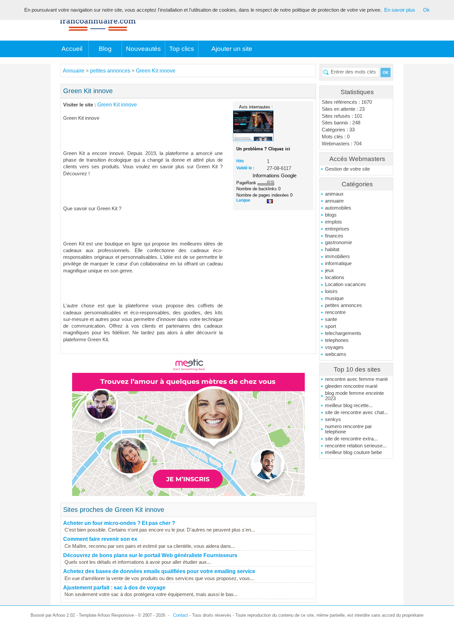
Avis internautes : (256, 106)
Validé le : (245, 168)
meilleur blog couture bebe (353, 452)
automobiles (338, 208)
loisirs (331, 291)
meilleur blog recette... (349, 405)
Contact (180, 615)
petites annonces (343, 305)
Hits (240, 161)
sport (330, 326)
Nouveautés (143, 48)
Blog (105, 48)
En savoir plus (399, 10)
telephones (337, 340)
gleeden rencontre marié (351, 386)
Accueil (71, 48)
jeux (329, 270)
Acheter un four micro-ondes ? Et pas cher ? (119, 523)
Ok (426, 10)
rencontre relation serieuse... (356, 445)
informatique (338, 263)
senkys (333, 419)
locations (334, 277)
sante (331, 319)
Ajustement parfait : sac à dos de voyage (114, 587)
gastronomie (338, 242)
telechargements (343, 333)
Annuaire (73, 71)
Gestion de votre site (347, 169)
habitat (332, 249)
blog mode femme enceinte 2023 (354, 396)
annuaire (334, 201)
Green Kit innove (155, 71)
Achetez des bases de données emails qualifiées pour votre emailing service (159, 571)
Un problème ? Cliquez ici (263, 148)
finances (334, 235)
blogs (331, 215)
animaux (334, 194)
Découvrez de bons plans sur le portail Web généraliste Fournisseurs (150, 555)
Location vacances (345, 284)
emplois (333, 222)
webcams (335, 354)
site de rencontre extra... (351, 438)
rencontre (335, 312)
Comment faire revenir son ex (100, 539)
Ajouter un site (231, 48)
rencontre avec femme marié (356, 379)
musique (334, 298)
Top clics (181, 48)
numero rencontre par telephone (348, 429)
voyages (334, 347)
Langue (243, 200)
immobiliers (337, 256)
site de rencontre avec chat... (356, 412)
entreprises (337, 229)
